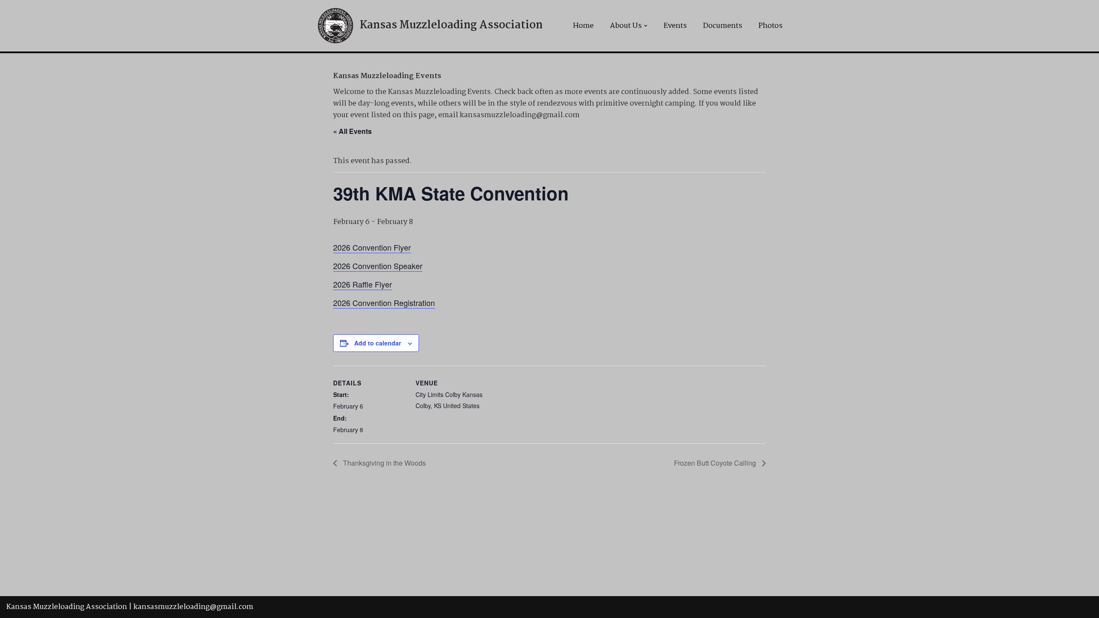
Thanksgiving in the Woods (383, 463)
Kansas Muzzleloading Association (66, 607)
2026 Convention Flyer (372, 247)
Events (675, 26)
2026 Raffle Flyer (362, 284)
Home (583, 26)
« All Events (352, 131)
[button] (645, 25)
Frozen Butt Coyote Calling (716, 463)
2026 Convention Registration (384, 302)
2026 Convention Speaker (377, 265)
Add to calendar (377, 343)
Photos (771, 26)
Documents (722, 26)
